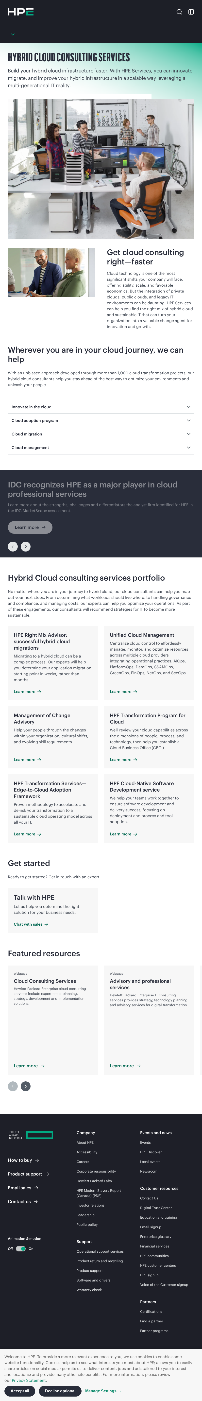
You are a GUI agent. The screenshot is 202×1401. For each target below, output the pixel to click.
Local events (150, 1161)
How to (20, 1160)
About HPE (85, 1142)
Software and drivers (93, 1280)
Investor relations (90, 1205)
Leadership (86, 1215)
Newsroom (148, 1171)
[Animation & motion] (21, 1248)
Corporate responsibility (96, 1171)
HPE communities (154, 1256)
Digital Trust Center (156, 1208)
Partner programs (154, 1331)
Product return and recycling (100, 1261)
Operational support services (100, 1251)
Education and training (158, 1217)
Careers (83, 1161)
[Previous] (13, 547)
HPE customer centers (158, 1265)
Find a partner (151, 1321)
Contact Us (149, 1198)
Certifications (151, 1311)
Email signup (150, 1227)
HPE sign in (149, 1275)
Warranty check (89, 1290)
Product (25, 1174)
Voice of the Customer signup (164, 1284)
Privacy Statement (29, 1380)
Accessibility (87, 1152)
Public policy (87, 1224)
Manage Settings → (103, 1391)
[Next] (26, 1086)
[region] (101, 513)
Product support (90, 1270)
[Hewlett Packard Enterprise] (21, 12)
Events (145, 1142)
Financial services (154, 1246)
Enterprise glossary (155, 1236)
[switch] (17, 1248)
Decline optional (60, 1391)
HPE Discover (151, 1152)
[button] (179, 11)
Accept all (20, 1391)
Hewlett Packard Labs (94, 1181)
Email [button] (19, 1188)
